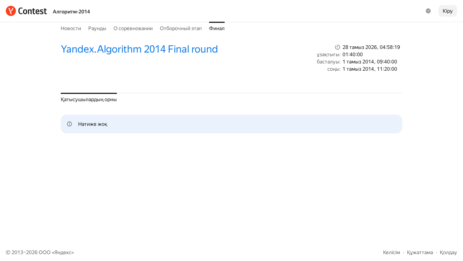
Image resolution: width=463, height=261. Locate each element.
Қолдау (448, 252)
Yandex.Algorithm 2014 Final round (139, 49)
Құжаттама (420, 252)
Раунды (97, 28)
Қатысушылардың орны (89, 99)
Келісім (391, 252)
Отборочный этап (181, 28)
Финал (217, 28)
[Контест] (26, 11)
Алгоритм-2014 (71, 11)
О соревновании (133, 28)
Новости (71, 28)
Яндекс (62, 252)
